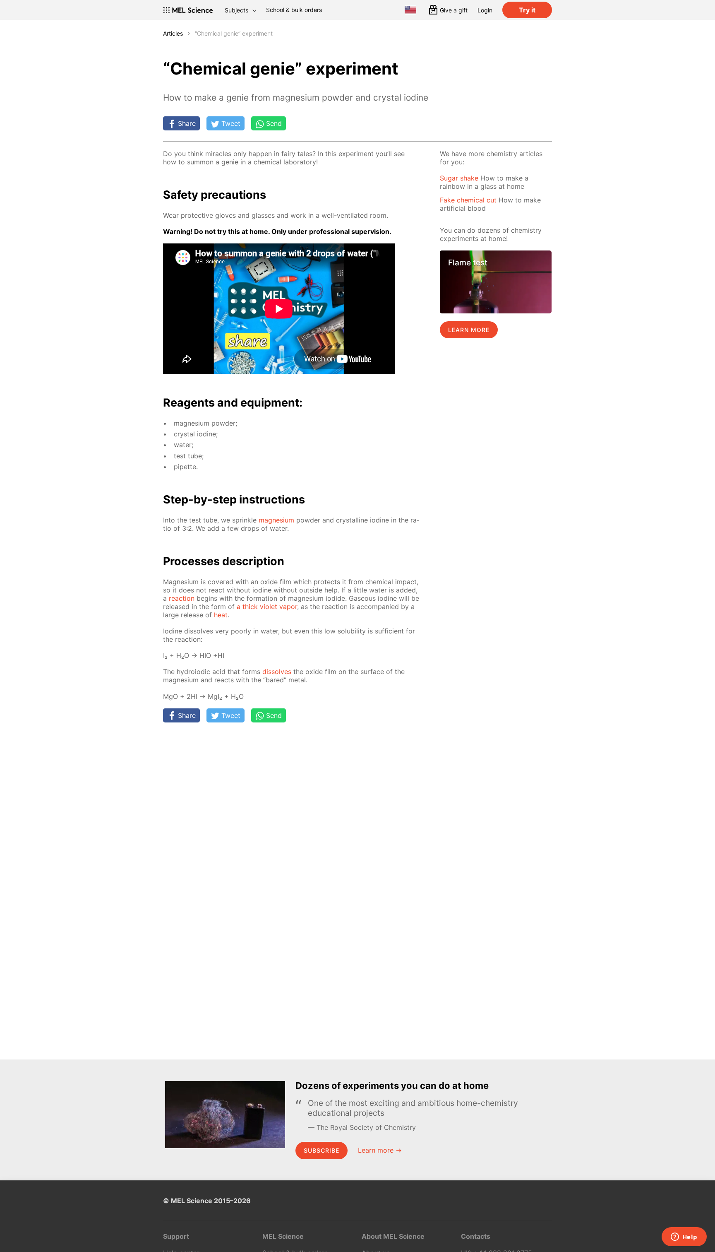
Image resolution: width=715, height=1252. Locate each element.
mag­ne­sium (276, 520)
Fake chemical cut (468, 200)
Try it (527, 10)
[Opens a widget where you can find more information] (684, 1237)
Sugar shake (459, 178)
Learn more (468, 329)
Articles (173, 33)
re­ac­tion (181, 598)
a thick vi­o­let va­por (267, 606)
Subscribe (321, 1150)
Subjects (236, 10)
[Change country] (410, 10)
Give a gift (454, 10)
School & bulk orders (294, 9)
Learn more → (380, 1150)
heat (221, 615)
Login (484, 10)
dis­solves (276, 671)
